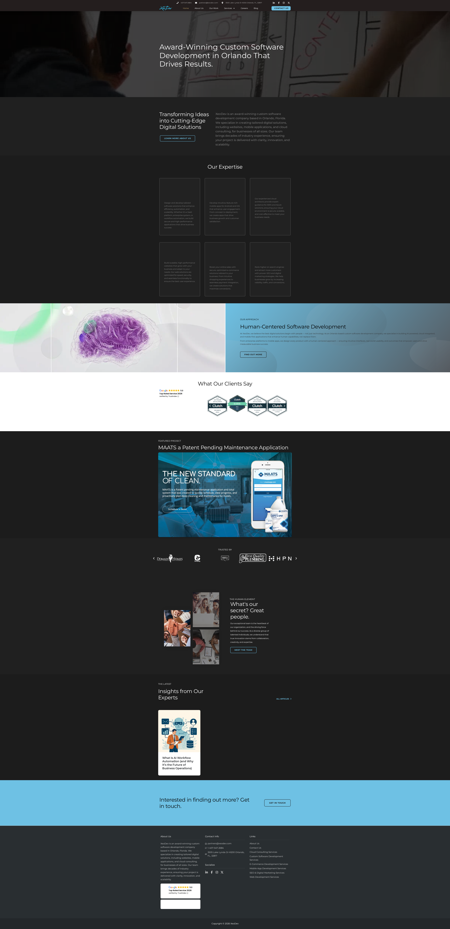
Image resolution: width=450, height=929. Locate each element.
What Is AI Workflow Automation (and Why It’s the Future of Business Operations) (177, 763)
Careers (244, 8)
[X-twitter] (222, 872)
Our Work (213, 8)
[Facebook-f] (211, 872)
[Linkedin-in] (206, 872)
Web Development (179, 258)
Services (228, 8)
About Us (199, 8)
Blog (256, 8)
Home (186, 8)
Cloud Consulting (268, 194)
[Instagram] (216, 872)
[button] (210, 405)
